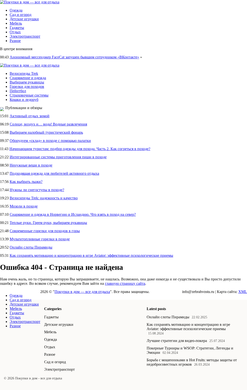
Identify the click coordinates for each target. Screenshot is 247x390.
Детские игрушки (24, 19)
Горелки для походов (27, 86)
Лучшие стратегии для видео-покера (177, 341)
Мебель (16, 23)
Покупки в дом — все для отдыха (82, 292)
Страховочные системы (29, 95)
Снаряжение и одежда (28, 78)
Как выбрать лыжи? (26, 182)
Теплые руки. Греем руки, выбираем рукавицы (48, 223)
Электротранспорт (25, 36)
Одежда (16, 10)
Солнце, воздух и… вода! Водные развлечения (48, 124)
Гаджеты (17, 28)
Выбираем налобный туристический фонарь (46, 132)
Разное (15, 41)
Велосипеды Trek (24, 73)
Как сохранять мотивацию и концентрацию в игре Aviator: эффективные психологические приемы (91, 255)
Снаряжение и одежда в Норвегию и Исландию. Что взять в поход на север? (73, 214)
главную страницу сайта (125, 283)
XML (242, 292)
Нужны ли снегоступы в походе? (37, 190)
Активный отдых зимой (29, 116)
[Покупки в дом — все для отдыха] (29, 2)
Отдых (15, 32)
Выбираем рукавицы (27, 82)
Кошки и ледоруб (24, 100)
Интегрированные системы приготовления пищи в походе (58, 157)
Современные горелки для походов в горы (45, 231)
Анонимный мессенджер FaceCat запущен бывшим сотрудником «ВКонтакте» (74, 57)
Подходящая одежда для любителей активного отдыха (54, 173)
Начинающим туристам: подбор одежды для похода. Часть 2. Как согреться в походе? (79, 149)
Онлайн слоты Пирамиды (31, 247)
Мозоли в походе (24, 206)
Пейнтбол (18, 91)
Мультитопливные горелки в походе (40, 239)
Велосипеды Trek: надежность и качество (44, 198)
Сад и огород (20, 15)
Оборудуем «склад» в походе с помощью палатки (50, 141)
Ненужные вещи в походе (31, 165)
